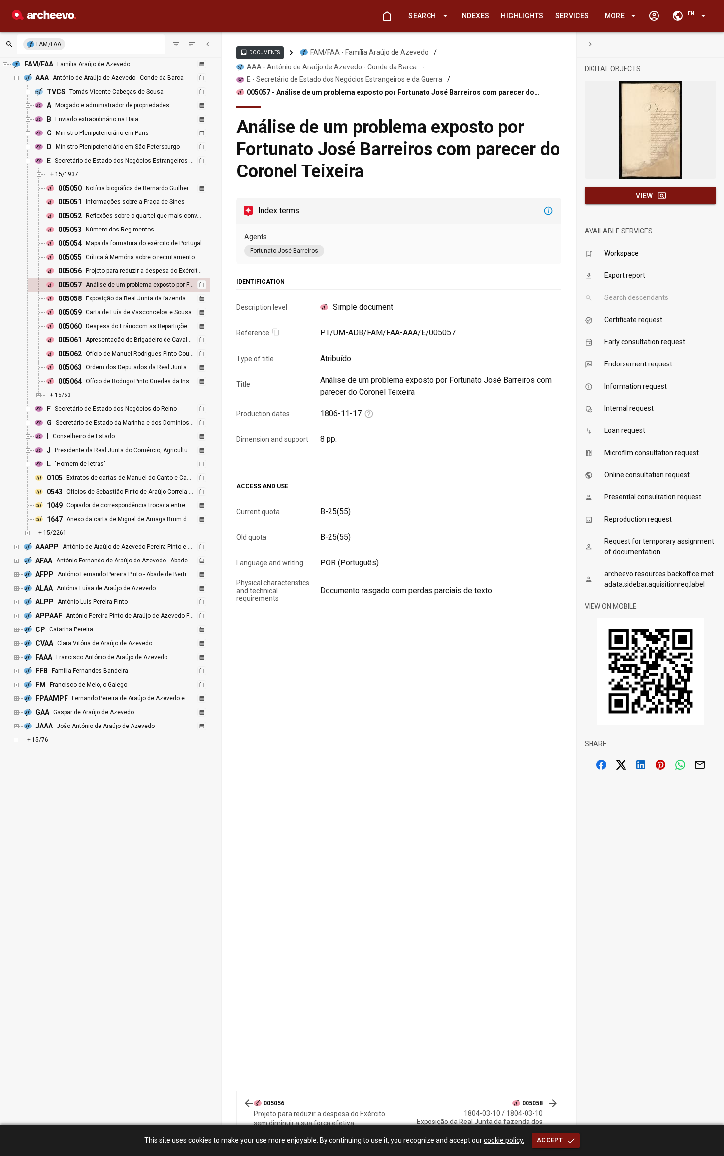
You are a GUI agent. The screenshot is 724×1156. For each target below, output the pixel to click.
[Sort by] (176, 44)
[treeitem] (129, 285)
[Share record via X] (621, 765)
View (644, 195)
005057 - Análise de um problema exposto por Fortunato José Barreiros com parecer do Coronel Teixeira (390, 92)
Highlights (522, 16)
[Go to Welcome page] (386, 16)
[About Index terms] (548, 210)
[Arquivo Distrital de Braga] (44, 17)
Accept (550, 1140)
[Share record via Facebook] (601, 765)
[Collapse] (208, 44)
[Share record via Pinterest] (660, 765)
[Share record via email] (700, 765)
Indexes (475, 16)
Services (572, 16)
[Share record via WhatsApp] (680, 765)
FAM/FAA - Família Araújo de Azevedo (369, 52)
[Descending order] (192, 44)
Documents (260, 52)
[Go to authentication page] (654, 16)
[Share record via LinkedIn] (641, 765)
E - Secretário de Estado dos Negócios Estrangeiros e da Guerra (344, 79)
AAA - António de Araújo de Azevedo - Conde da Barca (332, 67)
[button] (426, 16)
